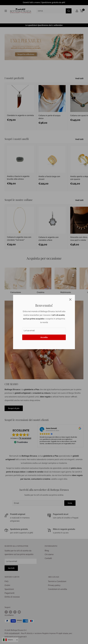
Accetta (44, 337)
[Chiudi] (70, 299)
